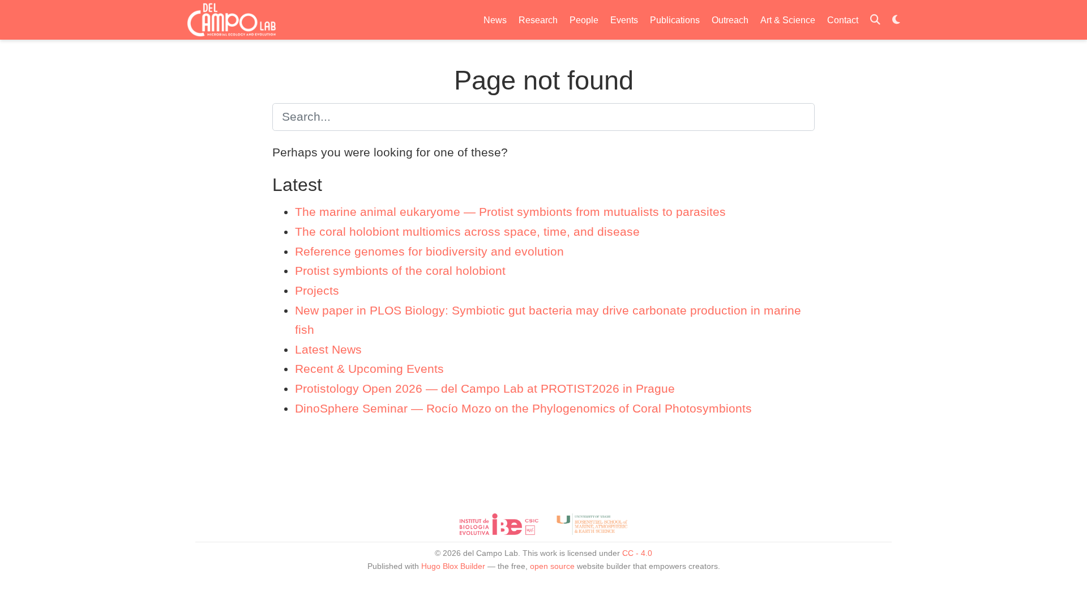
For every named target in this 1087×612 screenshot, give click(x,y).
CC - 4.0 (637, 553)
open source (552, 566)
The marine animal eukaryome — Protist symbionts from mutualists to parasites (510, 211)
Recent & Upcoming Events (369, 368)
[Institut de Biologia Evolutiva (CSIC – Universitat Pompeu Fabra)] (499, 524)
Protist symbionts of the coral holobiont (400, 270)
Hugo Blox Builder (453, 566)
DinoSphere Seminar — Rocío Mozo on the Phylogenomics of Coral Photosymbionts (523, 408)
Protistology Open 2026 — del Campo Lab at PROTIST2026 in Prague (485, 388)
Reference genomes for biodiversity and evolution (429, 251)
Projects (317, 290)
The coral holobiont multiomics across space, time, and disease (467, 231)
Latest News (328, 349)
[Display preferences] (896, 20)
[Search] (875, 20)
